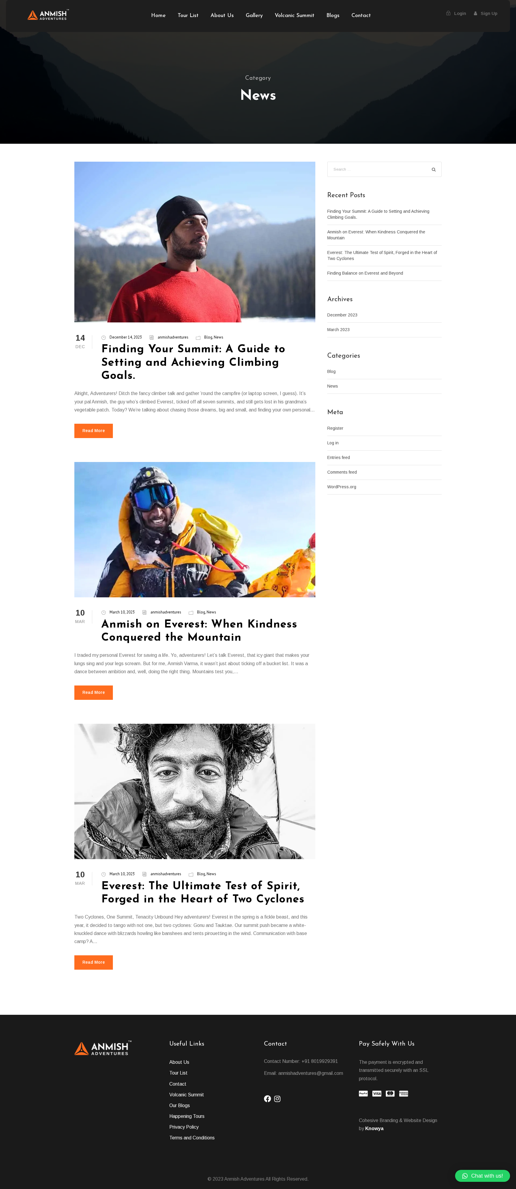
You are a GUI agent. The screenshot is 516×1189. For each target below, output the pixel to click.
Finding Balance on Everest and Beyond (365, 273)
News (218, 337)
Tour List (188, 16)
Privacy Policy (184, 1127)
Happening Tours (187, 1116)
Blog (208, 337)
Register (335, 428)
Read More (93, 430)
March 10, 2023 (122, 612)
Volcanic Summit (294, 16)
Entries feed (338, 457)
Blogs (333, 16)
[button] (482, 1176)
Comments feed (342, 472)
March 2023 (338, 329)
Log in (333, 442)
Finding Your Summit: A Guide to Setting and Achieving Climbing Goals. (193, 363)
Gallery (254, 16)
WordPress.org (341, 486)
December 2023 (342, 315)
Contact (361, 16)
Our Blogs (179, 1105)
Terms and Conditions (192, 1137)
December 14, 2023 (126, 337)
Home (158, 16)
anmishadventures (173, 337)
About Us (222, 16)
